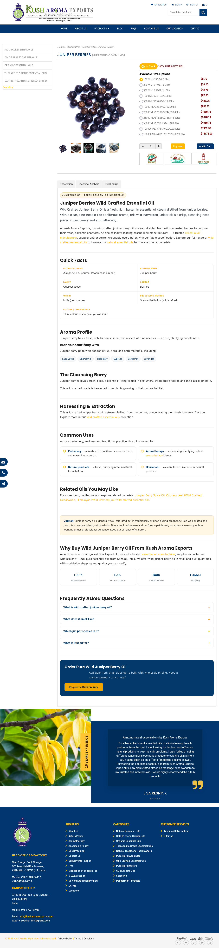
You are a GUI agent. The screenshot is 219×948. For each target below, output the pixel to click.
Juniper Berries (106, 47)
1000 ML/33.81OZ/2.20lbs (157, 95)
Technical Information (176, 831)
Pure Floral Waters (126, 865)
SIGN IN (179, 4)
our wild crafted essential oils (130, 500)
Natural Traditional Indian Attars (26, 81)
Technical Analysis (89, 184)
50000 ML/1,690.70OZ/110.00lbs (161, 123)
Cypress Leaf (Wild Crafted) (184, 495)
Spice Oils (121, 875)
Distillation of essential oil (83, 870)
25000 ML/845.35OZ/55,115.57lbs (161, 117)
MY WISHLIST (161, 4)
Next (211, 762)
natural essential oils (120, 242)
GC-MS (72, 885)
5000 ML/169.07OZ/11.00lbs (158, 101)
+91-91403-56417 (31, 877)
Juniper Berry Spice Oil (150, 495)
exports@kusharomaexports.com (31, 920)
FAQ (70, 865)
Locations (74, 890)
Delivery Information (79, 860)
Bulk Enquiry (111, 184)
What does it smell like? (78, 619)
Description (66, 184)
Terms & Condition (84, 938)
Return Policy (75, 836)
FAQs (134, 28)
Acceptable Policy (78, 846)
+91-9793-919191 (31, 909)
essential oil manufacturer (158, 554)
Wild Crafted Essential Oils (81, 47)
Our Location (174, 28)
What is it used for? (76, 642)
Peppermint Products (128, 880)
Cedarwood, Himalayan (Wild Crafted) (85, 500)
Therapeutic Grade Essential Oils (25, 73)
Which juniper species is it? (81, 631)
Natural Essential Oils (18, 49)
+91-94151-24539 (22, 881)
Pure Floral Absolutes (128, 856)
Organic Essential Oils (18, 65)
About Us (81, 28)
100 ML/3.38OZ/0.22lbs (156, 79)
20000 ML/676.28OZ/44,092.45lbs (161, 112)
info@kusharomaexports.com (36, 916)
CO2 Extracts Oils (125, 870)
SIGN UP (194, 4)
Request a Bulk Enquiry (83, 687)
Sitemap (168, 836)
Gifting (195, 28)
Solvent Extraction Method (83, 880)
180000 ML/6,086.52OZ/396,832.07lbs (164, 134)
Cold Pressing (76, 851)
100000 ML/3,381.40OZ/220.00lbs (161, 128)
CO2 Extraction (76, 875)
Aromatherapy (76, 841)
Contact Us (151, 28)
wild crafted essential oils (103, 417)
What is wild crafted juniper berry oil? (87, 607)
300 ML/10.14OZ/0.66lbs (156, 85)
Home (64, 28)
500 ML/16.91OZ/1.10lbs (156, 90)
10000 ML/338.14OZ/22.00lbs (159, 106)
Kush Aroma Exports (25, 938)
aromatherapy (154, 455)
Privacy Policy (65, 938)
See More (8, 87)
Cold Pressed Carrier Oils (20, 57)
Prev (99, 762)
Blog (120, 28)
